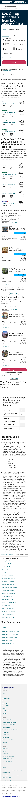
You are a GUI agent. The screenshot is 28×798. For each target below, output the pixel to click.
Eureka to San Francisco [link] (8, 590)
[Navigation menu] (25, 2)
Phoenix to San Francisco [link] (8, 581)
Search (14, 62)
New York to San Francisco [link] (8, 563)
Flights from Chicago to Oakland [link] (10, 637)
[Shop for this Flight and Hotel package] (14, 233)
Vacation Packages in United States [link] (10, 729)
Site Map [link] (4, 708)
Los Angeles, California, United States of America (15, 40)
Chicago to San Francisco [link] (8, 569)
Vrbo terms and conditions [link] (8, 756)
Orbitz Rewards (7, 70)
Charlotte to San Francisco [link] (8, 593)
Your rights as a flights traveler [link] (9, 780)
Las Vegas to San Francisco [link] (9, 578)
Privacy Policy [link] (5, 748)
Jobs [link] (3, 695)
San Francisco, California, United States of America (15, 45)
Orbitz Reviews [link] (5, 732)
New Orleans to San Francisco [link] (9, 587)
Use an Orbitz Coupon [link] (7, 777)
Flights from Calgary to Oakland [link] (10, 634)
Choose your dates (14, 370)
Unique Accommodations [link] (7, 739)
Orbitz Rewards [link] (5, 710)
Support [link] (4, 767)
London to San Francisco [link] (8, 614)
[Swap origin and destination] (24, 42)
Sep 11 (20, 49)
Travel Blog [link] (4, 742)
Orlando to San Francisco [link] (8, 599)
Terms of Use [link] (5, 753)
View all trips (14, 293)
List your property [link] (6, 698)
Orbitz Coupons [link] (5, 734)
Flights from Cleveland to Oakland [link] (10, 640)
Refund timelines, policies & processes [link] (10, 775)
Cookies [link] (4, 751)
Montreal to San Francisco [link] (8, 605)
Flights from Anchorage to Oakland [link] (10, 631)
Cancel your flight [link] (6, 772)
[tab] (4, 29)
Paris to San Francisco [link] (7, 596)
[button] (14, 243)
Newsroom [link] (4, 703)
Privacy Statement (6, 796)
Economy (12, 57)
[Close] (26, 783)
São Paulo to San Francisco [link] (8, 617)
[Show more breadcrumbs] (2, 6)
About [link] (3, 693)
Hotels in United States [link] (7, 719)
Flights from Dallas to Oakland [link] (9, 643)
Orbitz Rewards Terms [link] (7, 758)
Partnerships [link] (5, 700)
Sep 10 (7, 49)
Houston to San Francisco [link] (8, 584)
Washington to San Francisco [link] (9, 602)
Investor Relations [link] (6, 705)
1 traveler (4, 57)
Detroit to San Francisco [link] (8, 572)
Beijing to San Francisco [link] (8, 608)
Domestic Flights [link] (6, 727)
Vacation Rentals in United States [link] (9, 722)
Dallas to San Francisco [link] (7, 575)
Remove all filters (14, 222)
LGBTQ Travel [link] (5, 737)
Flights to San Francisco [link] (10, 6)
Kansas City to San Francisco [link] (9, 611)
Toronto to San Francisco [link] (8, 566)
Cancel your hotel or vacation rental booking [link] (12, 770)
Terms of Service (16, 796)
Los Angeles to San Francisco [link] (9, 561)
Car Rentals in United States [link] (8, 724)
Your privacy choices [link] (7, 761)
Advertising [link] (4, 713)
